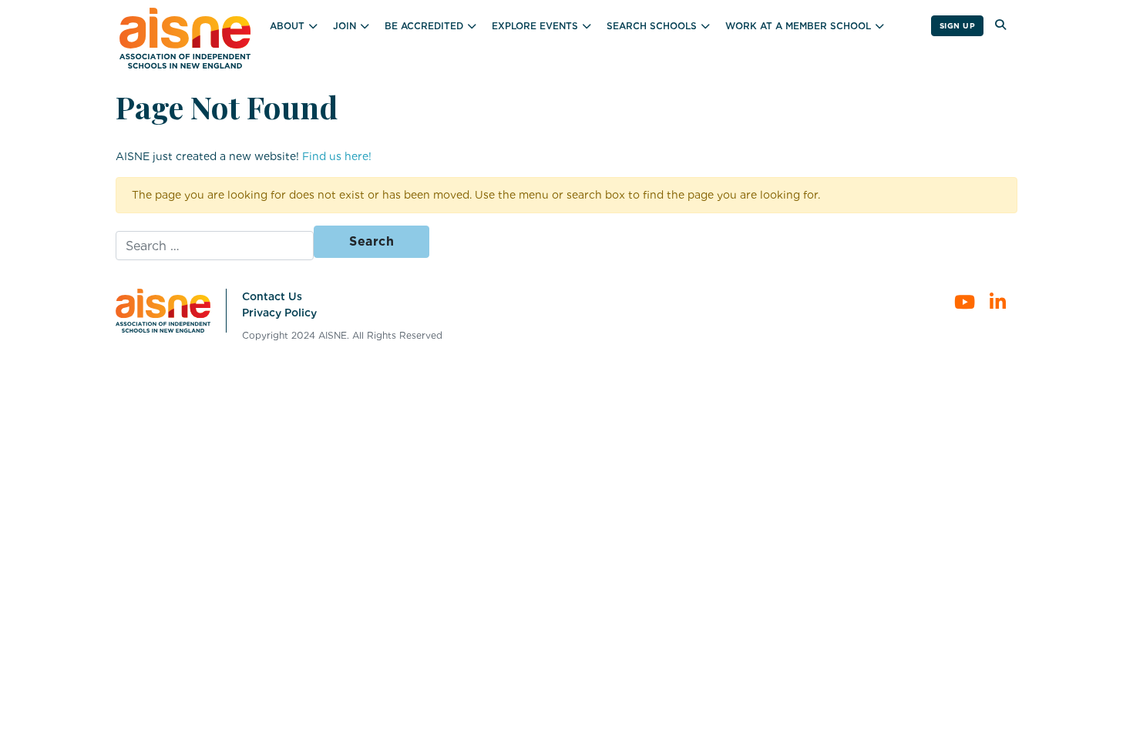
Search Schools (652, 26)
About (287, 26)
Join (344, 26)
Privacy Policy (279, 312)
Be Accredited (424, 26)
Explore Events (535, 26)
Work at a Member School (798, 26)
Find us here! (337, 156)
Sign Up (958, 25)
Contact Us (272, 296)
